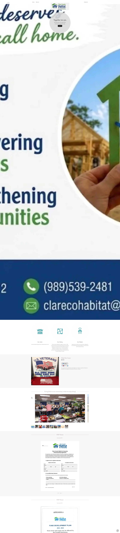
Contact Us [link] (86, 2)
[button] (61, 493)
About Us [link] (37, 2)
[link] (60, 437)
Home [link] (33, 2)
